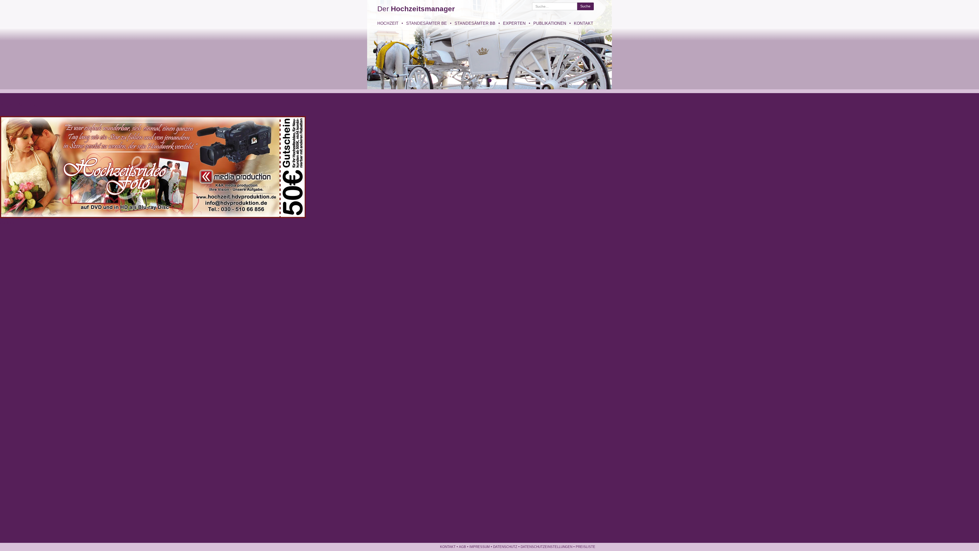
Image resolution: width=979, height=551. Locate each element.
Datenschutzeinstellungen (546, 547)
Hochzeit (387, 23)
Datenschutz (505, 547)
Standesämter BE (426, 23)
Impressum (479, 547)
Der (416, 9)
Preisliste (585, 547)
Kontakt (583, 23)
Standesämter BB (475, 23)
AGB (462, 547)
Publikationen (549, 23)
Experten (514, 23)
